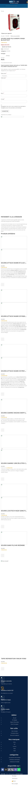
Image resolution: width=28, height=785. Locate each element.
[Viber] (15, 769)
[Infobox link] (14, 681)
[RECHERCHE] (22, 5)
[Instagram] (5, 769)
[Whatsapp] (19, 769)
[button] (2, 284)
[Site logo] (14, 1)
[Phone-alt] (12, 769)
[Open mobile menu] (1, 2)
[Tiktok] (9, 769)
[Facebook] (2, 769)
